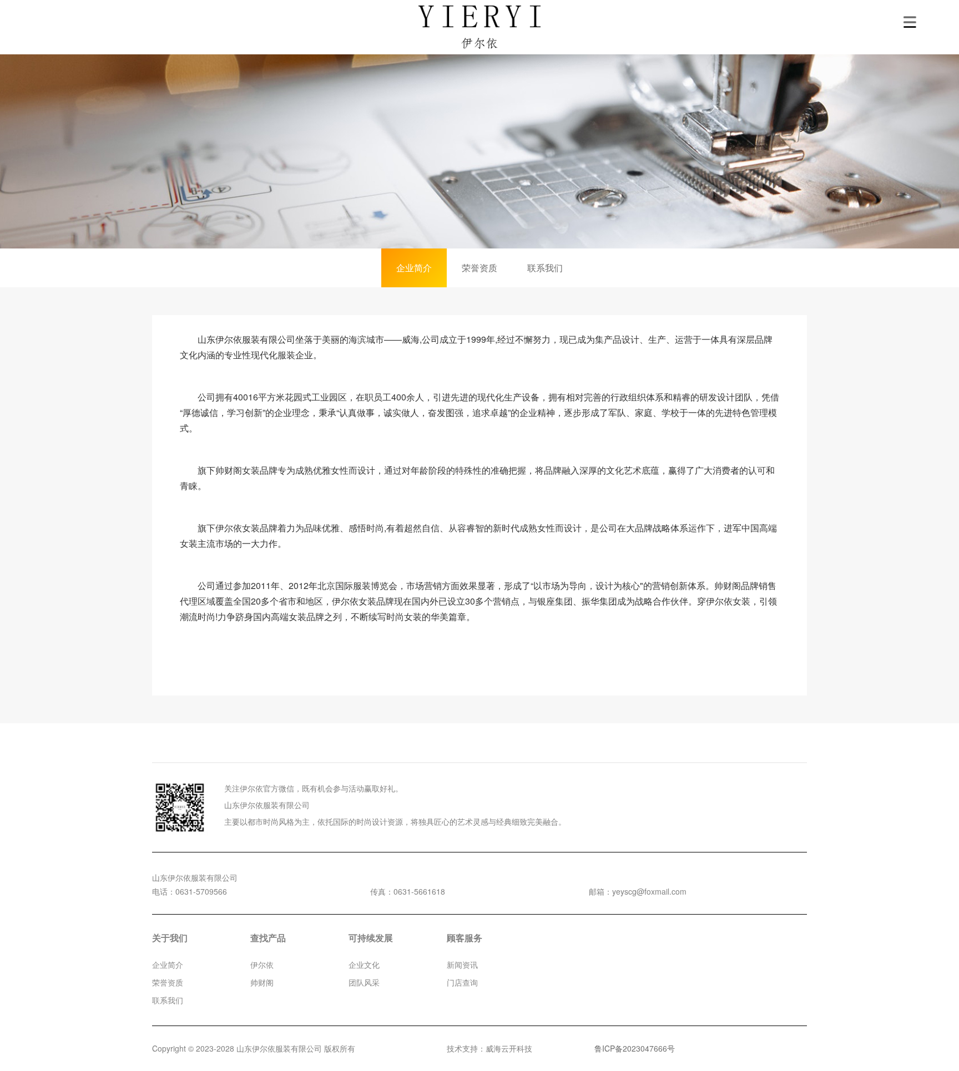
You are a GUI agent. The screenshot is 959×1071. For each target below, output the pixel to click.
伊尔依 (262, 964)
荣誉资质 (479, 267)
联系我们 (545, 267)
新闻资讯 (462, 964)
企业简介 (414, 267)
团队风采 (364, 982)
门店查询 (462, 982)
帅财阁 (262, 982)
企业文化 (364, 964)
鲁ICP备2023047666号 (634, 1048)
